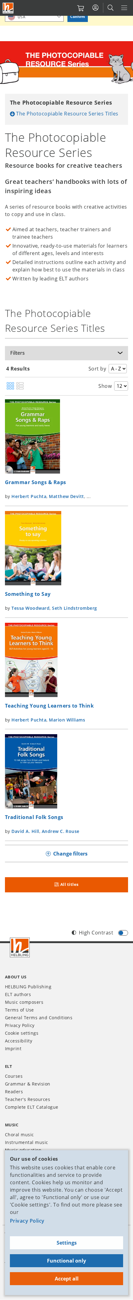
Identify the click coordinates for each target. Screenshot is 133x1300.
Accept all (67, 1278)
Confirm (77, 16)
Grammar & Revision (27, 1084)
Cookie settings (21, 1033)
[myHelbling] (95, 7)
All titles (69, 884)
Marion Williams (67, 720)
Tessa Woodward (30, 608)
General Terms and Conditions (38, 1017)
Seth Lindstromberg (74, 608)
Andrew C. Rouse (60, 831)
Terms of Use (19, 1010)
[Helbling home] (20, 947)
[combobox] (34, 16)
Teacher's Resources (27, 1099)
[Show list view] (20, 386)
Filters (17, 352)
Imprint (13, 1048)
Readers (14, 1091)
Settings (67, 1242)
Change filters (70, 853)
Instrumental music (26, 1142)
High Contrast (96, 932)
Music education (23, 1150)
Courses (14, 1076)
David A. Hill (25, 831)
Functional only (66, 1260)
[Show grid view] (10, 386)
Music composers (24, 1002)
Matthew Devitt (66, 496)
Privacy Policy (27, 1220)
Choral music (19, 1135)
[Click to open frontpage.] (8, 8)
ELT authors (18, 994)
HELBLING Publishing (28, 987)
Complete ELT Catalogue (31, 1107)
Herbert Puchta (28, 496)
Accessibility (18, 1041)
